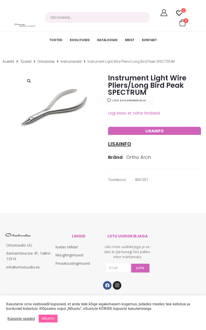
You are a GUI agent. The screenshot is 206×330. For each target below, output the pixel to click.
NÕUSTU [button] (48, 318)
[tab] (154, 131)
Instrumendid (71, 61)
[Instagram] (117, 285)
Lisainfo (154, 131)
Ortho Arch (138, 157)
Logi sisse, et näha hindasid (134, 113)
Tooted (25, 61)
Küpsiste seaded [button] (21, 318)
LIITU (140, 268)
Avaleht (8, 61)
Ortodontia (46, 61)
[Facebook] (107, 285)
